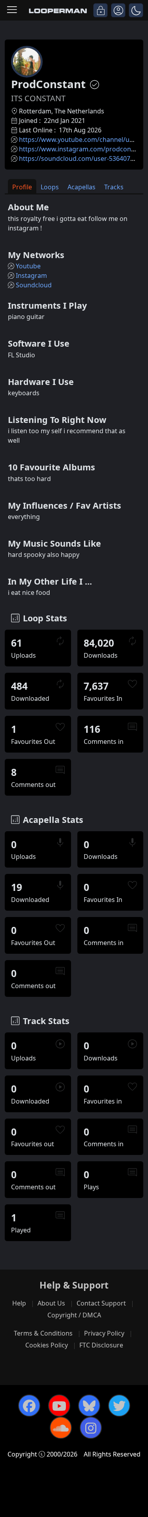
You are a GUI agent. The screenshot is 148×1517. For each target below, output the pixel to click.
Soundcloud (34, 285)
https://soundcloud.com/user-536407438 (80, 158)
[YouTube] (59, 1405)
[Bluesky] (89, 1405)
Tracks (114, 187)
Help (19, 1303)
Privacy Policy (104, 1333)
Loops (50, 187)
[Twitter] (119, 1405)
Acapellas (81, 187)
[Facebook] (29, 1405)
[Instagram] (91, 1428)
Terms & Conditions (43, 1333)
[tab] (22, 186)
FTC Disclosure (101, 1345)
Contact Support (101, 1303)
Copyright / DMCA (74, 1315)
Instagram (31, 275)
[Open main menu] (12, 10)
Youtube (28, 266)
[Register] (118, 10)
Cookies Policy (46, 1345)
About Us (51, 1303)
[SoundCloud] (61, 1428)
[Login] (100, 10)
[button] (136, 10)
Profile (22, 187)
